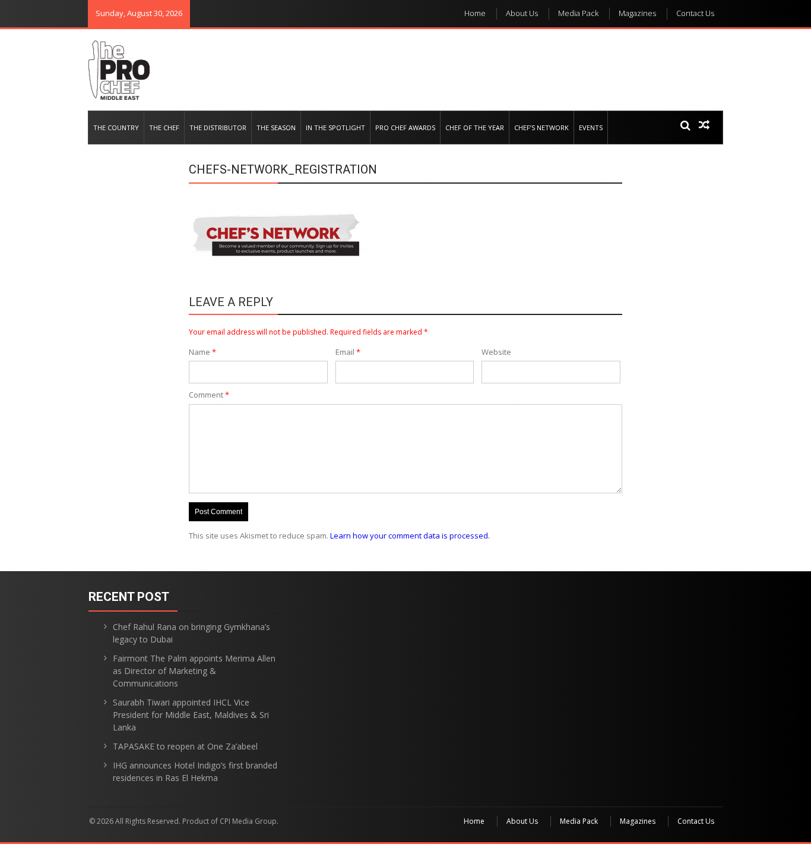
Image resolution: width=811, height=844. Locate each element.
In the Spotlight (335, 127)
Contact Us (695, 13)
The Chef (164, 127)
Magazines (637, 13)
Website (496, 352)
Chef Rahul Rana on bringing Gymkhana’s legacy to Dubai (191, 633)
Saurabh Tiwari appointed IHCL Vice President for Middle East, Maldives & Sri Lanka (191, 715)
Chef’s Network (541, 127)
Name (202, 352)
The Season (276, 127)
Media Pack (578, 13)
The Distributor (217, 127)
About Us (522, 13)
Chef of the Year (474, 127)
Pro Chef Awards (405, 127)
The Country (116, 127)
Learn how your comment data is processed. (410, 535)
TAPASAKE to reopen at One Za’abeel (185, 746)
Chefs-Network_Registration (283, 169)
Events (591, 127)
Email (347, 352)
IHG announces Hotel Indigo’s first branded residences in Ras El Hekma (195, 771)
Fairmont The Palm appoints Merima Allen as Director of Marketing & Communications (194, 671)
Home (475, 13)
